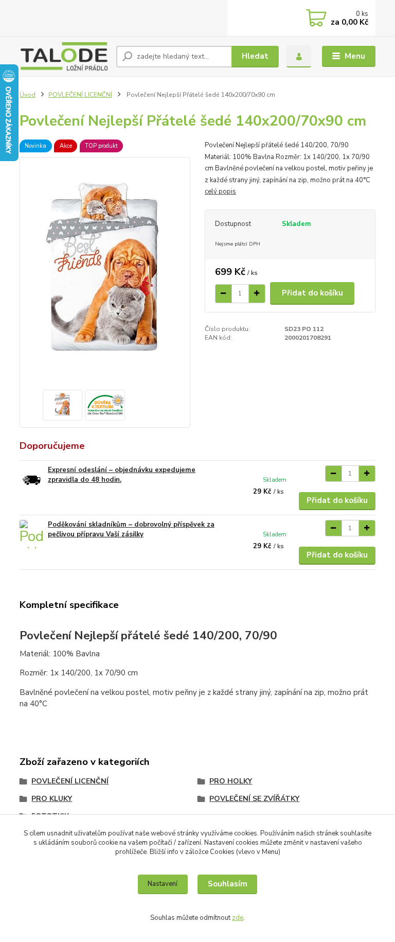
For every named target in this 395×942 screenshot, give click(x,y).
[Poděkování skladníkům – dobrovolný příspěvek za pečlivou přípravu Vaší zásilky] (31, 534)
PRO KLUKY (51, 799)
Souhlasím (227, 884)
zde (237, 917)
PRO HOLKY (230, 781)
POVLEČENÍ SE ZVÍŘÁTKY (254, 799)
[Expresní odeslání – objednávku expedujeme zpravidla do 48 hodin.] (31, 479)
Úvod (27, 95)
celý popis (220, 191)
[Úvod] (64, 56)
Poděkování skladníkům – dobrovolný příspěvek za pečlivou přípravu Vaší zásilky (131, 529)
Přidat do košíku (312, 293)
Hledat (255, 56)
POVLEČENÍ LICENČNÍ (80, 95)
